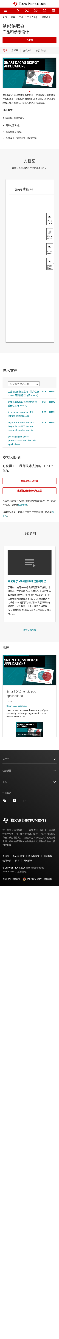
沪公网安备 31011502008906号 (40, 879)
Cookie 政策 (19, 856)
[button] (5, 11)
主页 (5, 17)
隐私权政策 (33, 856)
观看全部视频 (29, 630)
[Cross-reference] (26, 11)
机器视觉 (46, 17)
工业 (21, 17)
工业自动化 (32, 17)
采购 (5, 782)
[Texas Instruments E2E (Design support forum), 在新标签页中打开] (14, 802)
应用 (13, 17)
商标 (17, 860)
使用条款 (22, 504)
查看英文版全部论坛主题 (29, 490)
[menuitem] (18, 11)
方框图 (29, 40)
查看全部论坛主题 (29, 481)
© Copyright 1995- (14, 867)
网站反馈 (28, 860)
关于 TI (6, 759)
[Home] (29, 4)
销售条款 (47, 856)
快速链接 (7, 770)
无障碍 (6, 856)
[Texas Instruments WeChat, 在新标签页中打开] (4, 802)
